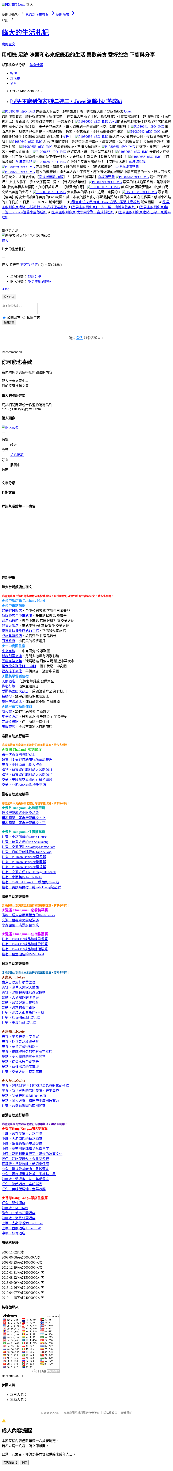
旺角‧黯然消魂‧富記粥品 (22, 1184)
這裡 (65, 136)
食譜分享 (34, 276)
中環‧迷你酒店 (13, 1233)
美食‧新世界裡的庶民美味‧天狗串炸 (30, 1090)
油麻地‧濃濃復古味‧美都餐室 (25, 1179)
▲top (5, 289)
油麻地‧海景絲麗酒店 (18, 1218)
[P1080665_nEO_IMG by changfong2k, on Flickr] (118, 146)
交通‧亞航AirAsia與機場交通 (24, 785)
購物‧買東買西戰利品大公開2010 (27, 774)
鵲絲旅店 (8, 726)
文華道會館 (10, 721)
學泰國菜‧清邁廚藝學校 (20, 925)
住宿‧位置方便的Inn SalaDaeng (25, 842)
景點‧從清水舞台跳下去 (20, 1061)
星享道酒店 (10, 716)
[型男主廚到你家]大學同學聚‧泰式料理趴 (82, 212)
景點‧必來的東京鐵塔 (18, 1007)
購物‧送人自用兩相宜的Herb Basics (28, 915)
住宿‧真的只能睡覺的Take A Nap (26, 852)
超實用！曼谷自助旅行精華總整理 (27, 759)
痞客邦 (25, 264)
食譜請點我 (23, 162)
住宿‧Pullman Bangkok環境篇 (24, 867)
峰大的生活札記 (25, 32)
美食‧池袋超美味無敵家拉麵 (24, 992)
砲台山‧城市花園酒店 (18, 1213)
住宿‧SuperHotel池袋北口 (21, 1017)
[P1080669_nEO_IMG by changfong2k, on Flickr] (18, 167)
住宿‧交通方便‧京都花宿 (22, 1072)
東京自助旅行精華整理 (18, 982)
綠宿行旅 (8, 686)
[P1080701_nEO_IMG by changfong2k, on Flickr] (18, 172)
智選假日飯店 (12, 610)
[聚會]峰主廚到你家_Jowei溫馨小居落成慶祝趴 (105, 202)
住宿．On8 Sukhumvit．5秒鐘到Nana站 (30, 882)
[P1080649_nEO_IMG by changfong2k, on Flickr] (26, 141)
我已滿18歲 (10, 1462)
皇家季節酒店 (12, 701)
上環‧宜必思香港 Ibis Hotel (22, 1223)
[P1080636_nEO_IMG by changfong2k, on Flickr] (91, 136)
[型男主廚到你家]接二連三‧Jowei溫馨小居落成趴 (66, 101)
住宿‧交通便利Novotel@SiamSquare (28, 847)
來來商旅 (8, 651)
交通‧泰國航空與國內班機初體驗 (27, 779)
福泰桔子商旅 (12, 671)
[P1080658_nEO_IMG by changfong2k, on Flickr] (36, 146)
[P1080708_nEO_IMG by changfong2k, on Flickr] (49, 192)
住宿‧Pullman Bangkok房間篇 (24, 862)
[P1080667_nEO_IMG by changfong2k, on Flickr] (49, 151)
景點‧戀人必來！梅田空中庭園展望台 (30, 1101)
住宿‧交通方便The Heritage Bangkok (29, 872)
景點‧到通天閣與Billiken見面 (24, 1095)
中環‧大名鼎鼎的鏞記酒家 (22, 1139)
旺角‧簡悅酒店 (13, 1203)
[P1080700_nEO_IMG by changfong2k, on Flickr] (103, 187)
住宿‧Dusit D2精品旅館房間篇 (25, 944)
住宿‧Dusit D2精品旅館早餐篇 (25, 939)
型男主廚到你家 (39, 281)
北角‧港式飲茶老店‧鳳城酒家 (25, 1169)
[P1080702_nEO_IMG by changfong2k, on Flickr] (132, 177)
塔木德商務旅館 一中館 (19, 666)
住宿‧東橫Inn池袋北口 (19, 1022)
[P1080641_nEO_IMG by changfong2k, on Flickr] (147, 126)
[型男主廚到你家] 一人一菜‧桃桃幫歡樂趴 (103, 207)
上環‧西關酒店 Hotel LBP (21, 1228)
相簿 (13, 73)
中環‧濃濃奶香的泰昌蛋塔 (22, 1144)
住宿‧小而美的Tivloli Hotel (22, 877)
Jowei (127, 111)
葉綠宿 (7, 696)
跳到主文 (8, 44)
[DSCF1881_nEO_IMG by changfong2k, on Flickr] (139, 192)
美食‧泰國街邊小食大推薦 (22, 764)
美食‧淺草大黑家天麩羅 (20, 987)
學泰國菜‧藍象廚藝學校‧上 (24, 818)
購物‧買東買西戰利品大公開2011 (27, 769)
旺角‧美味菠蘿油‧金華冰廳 (24, 1189)
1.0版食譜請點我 (126, 167)
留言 (34, 264)
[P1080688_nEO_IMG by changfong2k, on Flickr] (132, 151)
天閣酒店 (9, 681)
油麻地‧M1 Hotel (15, 1208)
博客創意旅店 (12, 656)
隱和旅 (7, 711)
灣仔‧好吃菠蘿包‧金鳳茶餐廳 (25, 1159)
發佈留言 (8, 322)
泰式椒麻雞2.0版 (51, 177)
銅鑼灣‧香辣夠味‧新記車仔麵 (25, 1164)
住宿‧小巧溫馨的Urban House (24, 837)
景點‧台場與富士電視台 (20, 1002)
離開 (24, 1462)
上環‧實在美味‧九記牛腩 (22, 1133)
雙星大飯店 (10, 626)
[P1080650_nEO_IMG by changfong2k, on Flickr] (49, 162)
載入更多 (8, 297)
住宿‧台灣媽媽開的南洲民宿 (24, 1106)
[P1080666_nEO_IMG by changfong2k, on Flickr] (91, 121)
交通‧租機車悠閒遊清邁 (20, 920)
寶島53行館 (10, 621)
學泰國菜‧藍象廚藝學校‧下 (24, 823)
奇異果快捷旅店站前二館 (20, 631)
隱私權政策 (110, 1412)
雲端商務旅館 (12, 661)
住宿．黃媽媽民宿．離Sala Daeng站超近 (31, 887)
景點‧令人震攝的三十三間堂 (24, 1056)
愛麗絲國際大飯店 (15, 691)
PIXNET (55, 1412)
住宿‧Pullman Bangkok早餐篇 (24, 857)
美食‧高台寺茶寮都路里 (20, 1046)
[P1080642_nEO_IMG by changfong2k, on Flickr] (144, 131)
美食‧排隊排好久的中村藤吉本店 (27, 1051)
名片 (13, 83)
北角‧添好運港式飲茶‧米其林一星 (29, 1174)
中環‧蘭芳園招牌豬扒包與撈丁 (25, 1149)
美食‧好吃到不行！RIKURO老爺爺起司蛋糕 (35, 1085)
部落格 (15, 78)
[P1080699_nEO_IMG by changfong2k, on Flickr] (105, 182)
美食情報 (36, 65)
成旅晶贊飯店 (12, 636)
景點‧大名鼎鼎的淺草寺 (20, 997)
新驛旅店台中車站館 (17, 616)
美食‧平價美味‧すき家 (20, 1036)
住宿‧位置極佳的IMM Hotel (23, 954)
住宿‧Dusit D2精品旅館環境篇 (25, 949)
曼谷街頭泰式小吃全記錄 (20, 813)
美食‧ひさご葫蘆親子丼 (20, 1041)
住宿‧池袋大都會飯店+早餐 (23, 1012)
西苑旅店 (8, 641)
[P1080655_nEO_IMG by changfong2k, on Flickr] (145, 157)
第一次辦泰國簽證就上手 (20, 754)
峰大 (5, 241)
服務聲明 (126, 1412)
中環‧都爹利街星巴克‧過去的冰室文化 (32, 1154)
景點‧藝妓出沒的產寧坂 (20, 1067)
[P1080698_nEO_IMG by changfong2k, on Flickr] (18, 111)
